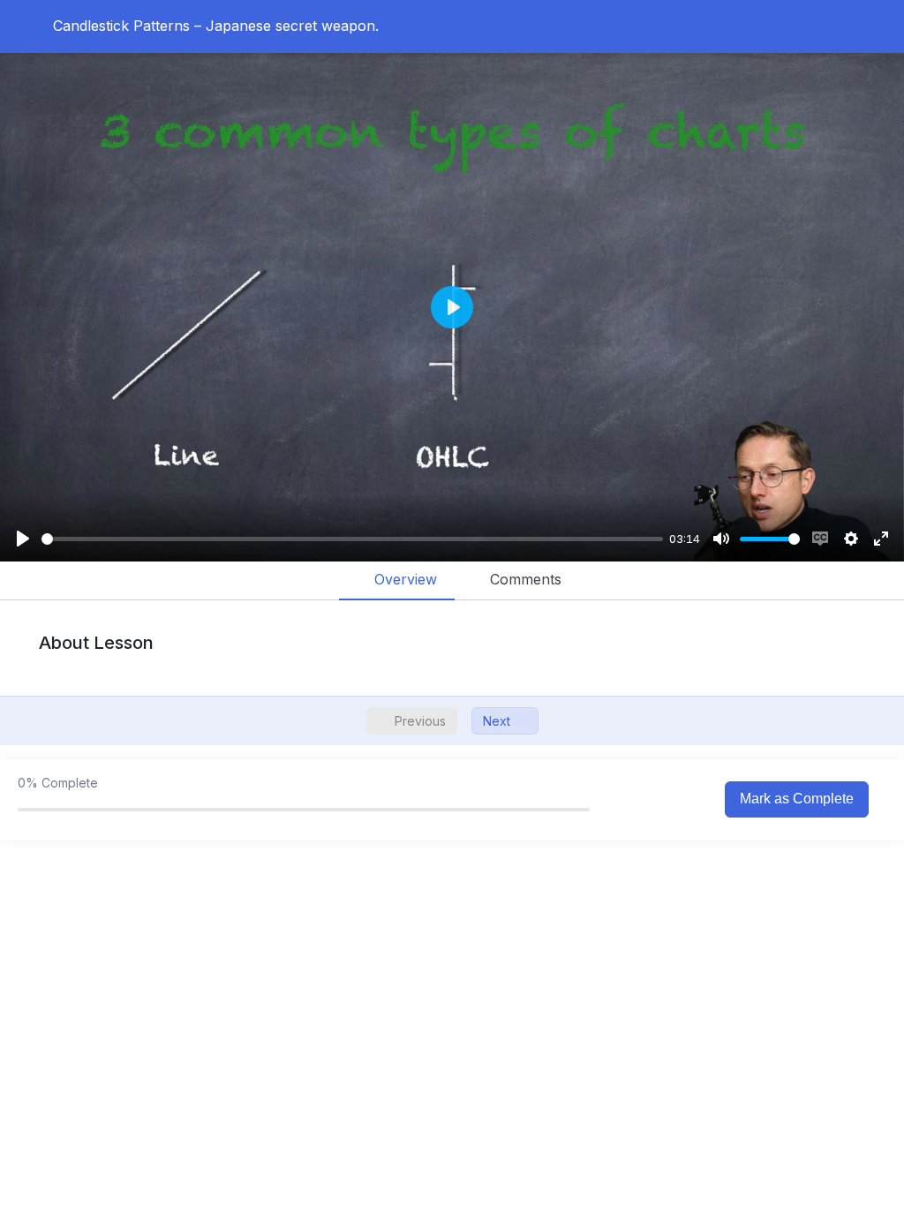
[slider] (352, 539)
